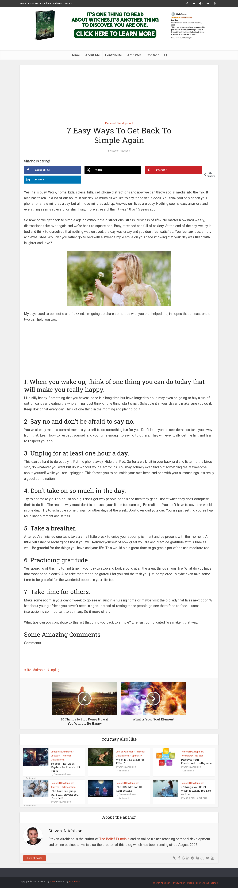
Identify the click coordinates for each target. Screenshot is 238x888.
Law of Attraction (124, 751)
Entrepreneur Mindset (61, 751)
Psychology (187, 755)
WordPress (74, 881)
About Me (33, 3)
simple (40, 670)
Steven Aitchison (120, 150)
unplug (54, 670)
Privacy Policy (178, 883)
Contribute (45, 3)
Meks (52, 881)
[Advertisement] (119, 90)
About (205, 883)
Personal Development (119, 123)
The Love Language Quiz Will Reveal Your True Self (65, 794)
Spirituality (137, 755)
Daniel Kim (189, 797)
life (28, 670)
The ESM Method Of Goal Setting (129, 788)
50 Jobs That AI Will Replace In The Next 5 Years (65, 767)
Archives (57, 3)
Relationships (68, 787)
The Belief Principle (114, 839)
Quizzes (199, 755)
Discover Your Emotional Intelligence (196, 761)
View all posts (34, 858)
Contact (68, 3)
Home (23, 3)
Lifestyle (55, 755)
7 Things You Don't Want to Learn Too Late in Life (196, 790)
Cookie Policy (194, 883)
